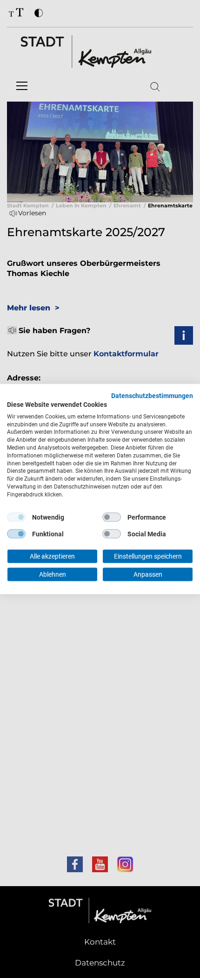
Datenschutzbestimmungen (152, 395)
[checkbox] (16, 517)
